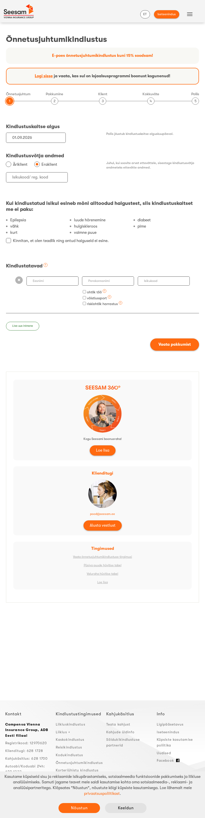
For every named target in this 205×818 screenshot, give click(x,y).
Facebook (165, 760)
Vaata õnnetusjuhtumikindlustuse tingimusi (102, 557)
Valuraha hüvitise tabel (102, 573)
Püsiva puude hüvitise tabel (103, 565)
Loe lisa (102, 450)
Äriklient (20, 164)
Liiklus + (63, 732)
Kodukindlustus (69, 755)
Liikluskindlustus (70, 724)
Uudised (164, 753)
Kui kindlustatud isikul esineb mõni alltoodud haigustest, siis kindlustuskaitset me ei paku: (99, 206)
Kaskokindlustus (70, 739)
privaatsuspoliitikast (102, 793)
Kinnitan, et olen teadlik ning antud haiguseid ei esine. (61, 241)
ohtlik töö (94, 292)
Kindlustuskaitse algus (33, 126)
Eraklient (49, 164)
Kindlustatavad (24, 266)
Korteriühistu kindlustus (77, 770)
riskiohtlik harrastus (102, 304)
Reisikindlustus (69, 747)
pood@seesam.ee (102, 514)
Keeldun (126, 808)
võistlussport (97, 298)
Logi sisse (44, 76)
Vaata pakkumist (174, 344)
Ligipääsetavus (170, 724)
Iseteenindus (167, 14)
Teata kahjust (118, 724)
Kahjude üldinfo (120, 732)
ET (145, 14)
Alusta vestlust (103, 525)
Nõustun (79, 808)
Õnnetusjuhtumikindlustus (79, 763)
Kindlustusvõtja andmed (35, 156)
